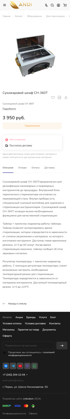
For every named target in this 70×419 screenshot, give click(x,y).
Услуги (43, 317)
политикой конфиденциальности (31, 354)
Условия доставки (35, 323)
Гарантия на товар (28, 329)
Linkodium (28, 398)
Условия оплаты (12, 323)
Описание (8, 167)
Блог (53, 317)
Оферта (7, 335)
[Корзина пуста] (65, 5)
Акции (19, 317)
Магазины (8, 329)
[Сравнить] (59, 97)
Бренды (30, 317)
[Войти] (58, 5)
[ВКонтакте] (6, 366)
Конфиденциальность (14, 413)
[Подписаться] (61, 345)
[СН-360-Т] (35, 55)
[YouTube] (20, 366)
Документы (49, 329)
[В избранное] (53, 97)
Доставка (49, 167)
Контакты (54, 323)
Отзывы (22, 167)
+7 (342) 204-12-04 (14, 374)
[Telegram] (13, 366)
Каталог (7, 317)
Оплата (36, 167)
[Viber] (27, 366)
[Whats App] (34, 366)
